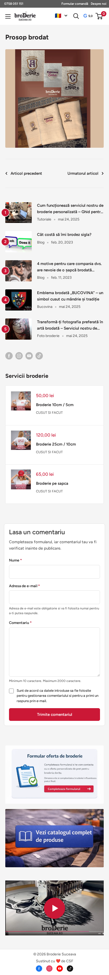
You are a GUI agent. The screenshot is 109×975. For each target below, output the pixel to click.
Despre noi (98, 4)
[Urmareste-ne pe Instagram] (19, 355)
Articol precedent (26, 173)
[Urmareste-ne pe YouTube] (29, 355)
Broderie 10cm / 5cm (55, 404)
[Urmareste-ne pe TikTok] (39, 355)
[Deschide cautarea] (76, 16)
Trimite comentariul (54, 714)
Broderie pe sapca (52, 483)
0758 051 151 (13, 4)
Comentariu (20, 623)
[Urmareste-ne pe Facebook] (9, 355)
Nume (15, 560)
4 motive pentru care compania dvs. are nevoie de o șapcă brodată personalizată (69, 267)
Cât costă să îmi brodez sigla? (64, 234)
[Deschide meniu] (8, 16)
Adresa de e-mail (24, 586)
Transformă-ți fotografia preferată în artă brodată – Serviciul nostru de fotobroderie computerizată (70, 325)
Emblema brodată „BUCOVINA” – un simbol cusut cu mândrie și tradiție (70, 295)
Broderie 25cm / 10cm (56, 444)
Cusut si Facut (49, 413)
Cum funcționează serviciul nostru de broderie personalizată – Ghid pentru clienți (70, 209)
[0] (99, 16)
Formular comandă (74, 4)
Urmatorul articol (82, 173)
